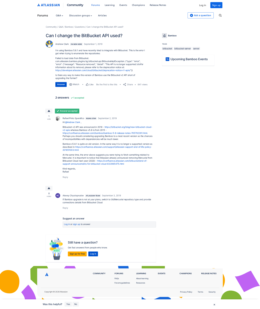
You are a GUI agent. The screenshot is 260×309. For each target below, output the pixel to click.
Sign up (216, 5)
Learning (110, 4)
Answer (61, 84)
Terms (200, 292)
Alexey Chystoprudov (73, 195)
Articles (102, 15)
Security (212, 292)
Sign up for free (77, 253)
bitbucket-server (182, 48)
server (196, 48)
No (75, 304)
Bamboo (69, 26)
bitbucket (167, 48)
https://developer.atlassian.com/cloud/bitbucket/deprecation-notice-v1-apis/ (92, 70)
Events (123, 4)
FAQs (117, 278)
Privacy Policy (186, 292)
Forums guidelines (122, 283)
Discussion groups (80, 15)
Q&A (59, 15)
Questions (80, 26)
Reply (65, 177)
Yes (68, 304)
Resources (140, 283)
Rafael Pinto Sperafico (73, 118)
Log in (202, 5)
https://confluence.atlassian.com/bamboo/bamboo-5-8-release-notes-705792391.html (105, 133)
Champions (138, 4)
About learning (142, 278)
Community (75, 5)
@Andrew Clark (72, 122)
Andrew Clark (62, 44)
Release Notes (158, 4)
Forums (95, 4)
